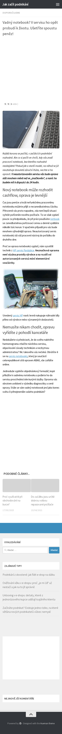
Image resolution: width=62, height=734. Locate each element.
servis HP (18, 315)
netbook (54, 219)
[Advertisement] (31, 71)
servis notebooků (18, 356)
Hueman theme (47, 723)
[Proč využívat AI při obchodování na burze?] (17, 485)
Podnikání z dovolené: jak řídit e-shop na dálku (29, 574)
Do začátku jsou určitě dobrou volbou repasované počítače (42, 500)
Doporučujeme (11, 12)
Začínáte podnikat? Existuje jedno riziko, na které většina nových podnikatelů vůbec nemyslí (30, 610)
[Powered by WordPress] (20, 723)
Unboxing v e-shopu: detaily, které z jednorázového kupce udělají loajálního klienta (29, 597)
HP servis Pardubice (23, 250)
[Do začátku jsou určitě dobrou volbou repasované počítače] (45, 485)
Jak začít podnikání (15, 4)
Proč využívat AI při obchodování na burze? (12, 500)
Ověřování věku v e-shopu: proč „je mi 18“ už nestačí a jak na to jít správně (27, 585)
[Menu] (57, 4)
